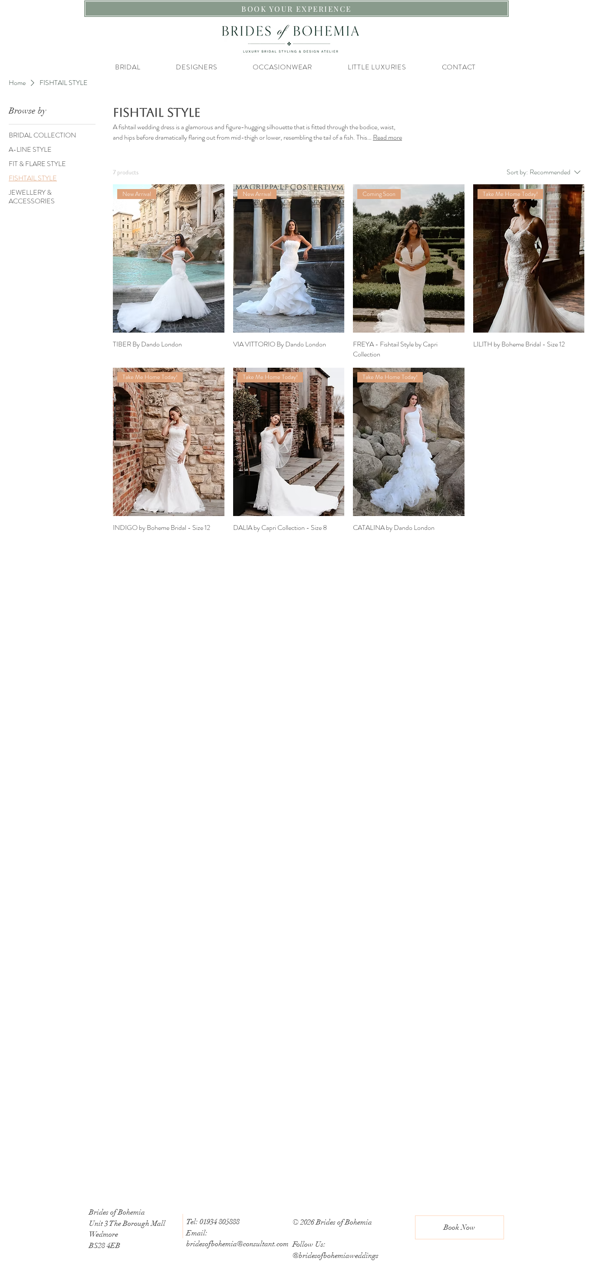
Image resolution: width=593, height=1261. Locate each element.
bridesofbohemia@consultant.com (237, 1243)
